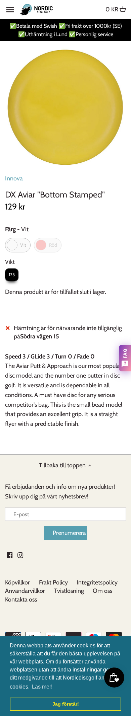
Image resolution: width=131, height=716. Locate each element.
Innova (14, 178)
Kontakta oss (21, 599)
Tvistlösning (69, 590)
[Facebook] (9, 554)
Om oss (102, 590)
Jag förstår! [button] (65, 704)
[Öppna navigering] (10, 10)
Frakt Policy (53, 582)
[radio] (18, 245)
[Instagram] (20, 554)
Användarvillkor (25, 590)
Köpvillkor (17, 582)
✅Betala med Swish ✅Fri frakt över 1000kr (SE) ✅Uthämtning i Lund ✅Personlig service (65, 29)
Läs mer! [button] (42, 687)
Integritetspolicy (97, 582)
